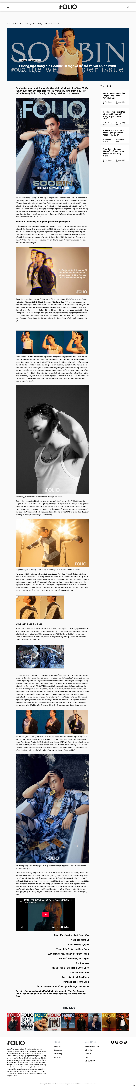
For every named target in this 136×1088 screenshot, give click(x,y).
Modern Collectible (92, 1046)
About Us (57, 1046)
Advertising (58, 1054)
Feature (15, 24)
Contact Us (58, 1050)
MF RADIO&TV (34, 60)
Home (9, 24)
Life (86, 1057)
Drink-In (88, 1054)
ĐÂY (18, 996)
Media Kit (57, 1057)
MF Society (89, 1050)
